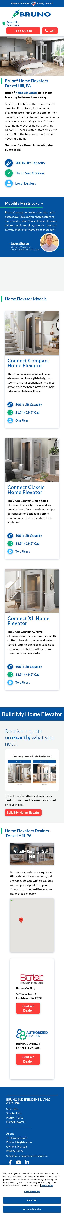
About (10, 1133)
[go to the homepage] (31, 14)
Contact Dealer (28, 1008)
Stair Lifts (12, 1109)
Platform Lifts (14, 1117)
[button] (21, 920)
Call (52, 31)
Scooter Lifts (14, 1113)
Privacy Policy (14, 1150)
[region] (32, 1190)
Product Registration (19, 1142)
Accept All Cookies (32, 1209)
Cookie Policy (47, 1185)
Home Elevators (16, 1121)
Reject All (32, 1200)
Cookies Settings (32, 1191)
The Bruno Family (17, 1138)
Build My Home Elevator (23, 812)
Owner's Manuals (16, 1146)
